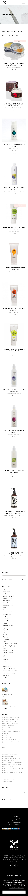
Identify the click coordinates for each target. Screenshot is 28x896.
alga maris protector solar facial (10, 717)
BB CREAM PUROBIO (8, 721)
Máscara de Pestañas (8, 652)
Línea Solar (16, 231)
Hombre (22, 740)
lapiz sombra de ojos (8, 758)
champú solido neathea (8, 725)
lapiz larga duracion (7, 756)
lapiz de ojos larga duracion (9, 754)
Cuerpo (11, 231)
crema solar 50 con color (8, 729)
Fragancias (6, 603)
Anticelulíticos (7, 600)
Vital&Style (5, 677)
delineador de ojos (7, 735)
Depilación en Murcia (8, 625)
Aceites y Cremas (8, 191)
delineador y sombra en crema (10, 740)
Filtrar (21, 579)
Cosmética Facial (9, 108)
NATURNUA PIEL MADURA (10, 773)
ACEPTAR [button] (14, 892)
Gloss (4, 648)
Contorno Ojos (7, 614)
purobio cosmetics (7, 775)
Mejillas (5, 655)
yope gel (14, 779)
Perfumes (4, 664)
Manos (4, 607)
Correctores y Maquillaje (9, 643)
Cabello (4, 594)
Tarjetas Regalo (6, 666)
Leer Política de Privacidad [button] (16, 888)
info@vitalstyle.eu (16, 822)
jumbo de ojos (6, 742)
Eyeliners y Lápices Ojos (9, 646)
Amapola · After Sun (7, 694)
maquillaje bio (5, 760)
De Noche (20, 108)
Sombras (5, 659)
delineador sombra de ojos (9, 738)
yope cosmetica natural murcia (10, 777)
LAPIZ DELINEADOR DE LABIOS (11, 752)
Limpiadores (6, 621)
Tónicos (19, 393)
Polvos (4, 657)
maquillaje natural (16, 764)
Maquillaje (18, 67)
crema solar (16, 727)
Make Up (17, 758)
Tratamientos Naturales (8, 668)
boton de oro (5, 723)
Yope (14, 775)
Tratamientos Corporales (10, 670)
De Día (16, 108)
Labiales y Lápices (11, 67)
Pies (4, 610)
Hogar (4, 628)
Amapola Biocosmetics (8, 719)
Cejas (4, 641)
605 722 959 (16, 824)
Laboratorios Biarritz (7, 744)
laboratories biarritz (16, 742)
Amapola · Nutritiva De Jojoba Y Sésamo (12, 706)
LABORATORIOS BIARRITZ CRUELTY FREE (12, 747)
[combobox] (12, 35)
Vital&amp (5, 675)
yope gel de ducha (7, 781)
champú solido (15, 723)
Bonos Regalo (6, 591)
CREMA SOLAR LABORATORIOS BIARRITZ (11, 732)
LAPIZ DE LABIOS (7, 750)
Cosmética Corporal (19, 191)
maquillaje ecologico (19, 762)
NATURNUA (10, 766)
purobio (21, 773)
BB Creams (6, 639)
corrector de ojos (7, 727)
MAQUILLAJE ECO (7, 762)
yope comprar (21, 775)
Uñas (4, 662)
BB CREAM (18, 719)
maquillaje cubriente (16, 760)
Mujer (3, 766)
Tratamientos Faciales (9, 673)
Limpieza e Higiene (19, 515)
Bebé (3, 589)
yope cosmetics (6, 779)
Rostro (17, 272)
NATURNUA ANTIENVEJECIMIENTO (12, 768)
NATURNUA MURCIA (8, 771)
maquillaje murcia (6, 764)
